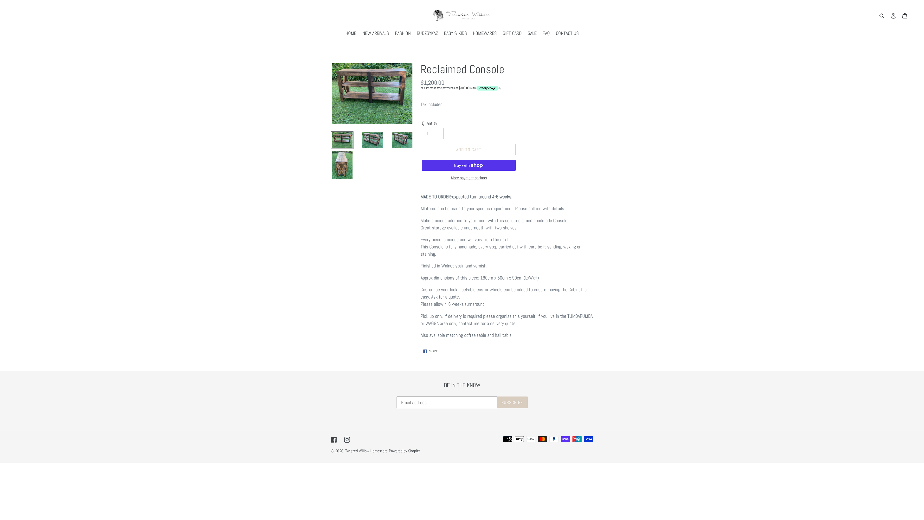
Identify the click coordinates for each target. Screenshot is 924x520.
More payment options (469, 178)
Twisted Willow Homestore (366, 451)
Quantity (429, 123)
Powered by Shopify (404, 451)
